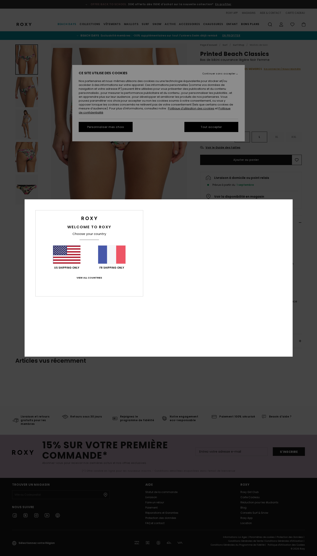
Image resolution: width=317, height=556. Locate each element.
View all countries (89, 277)
